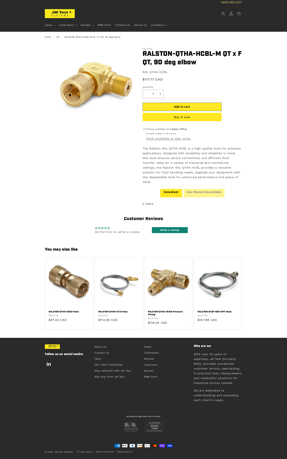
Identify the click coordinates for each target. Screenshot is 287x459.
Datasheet (171, 192)
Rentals (149, 358)
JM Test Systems (63, 452)
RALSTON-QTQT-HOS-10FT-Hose (215, 312)
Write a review (169, 230)
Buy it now (182, 117)
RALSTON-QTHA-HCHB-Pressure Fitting (165, 313)
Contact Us (101, 352)
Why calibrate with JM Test (112, 370)
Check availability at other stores (168, 138)
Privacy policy (84, 452)
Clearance (150, 364)
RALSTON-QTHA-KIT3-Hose (113, 312)
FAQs (97, 358)
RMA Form (150, 376)
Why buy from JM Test (109, 376)
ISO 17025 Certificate (108, 364)
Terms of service (105, 452)
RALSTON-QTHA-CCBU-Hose (64, 312)
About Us (100, 346)
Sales (147, 346)
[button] (50, 25)
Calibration (151, 352)
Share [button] (149, 203)
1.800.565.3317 (231, 2)
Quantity (148, 87)
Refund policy (124, 452)
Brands (148, 370)
